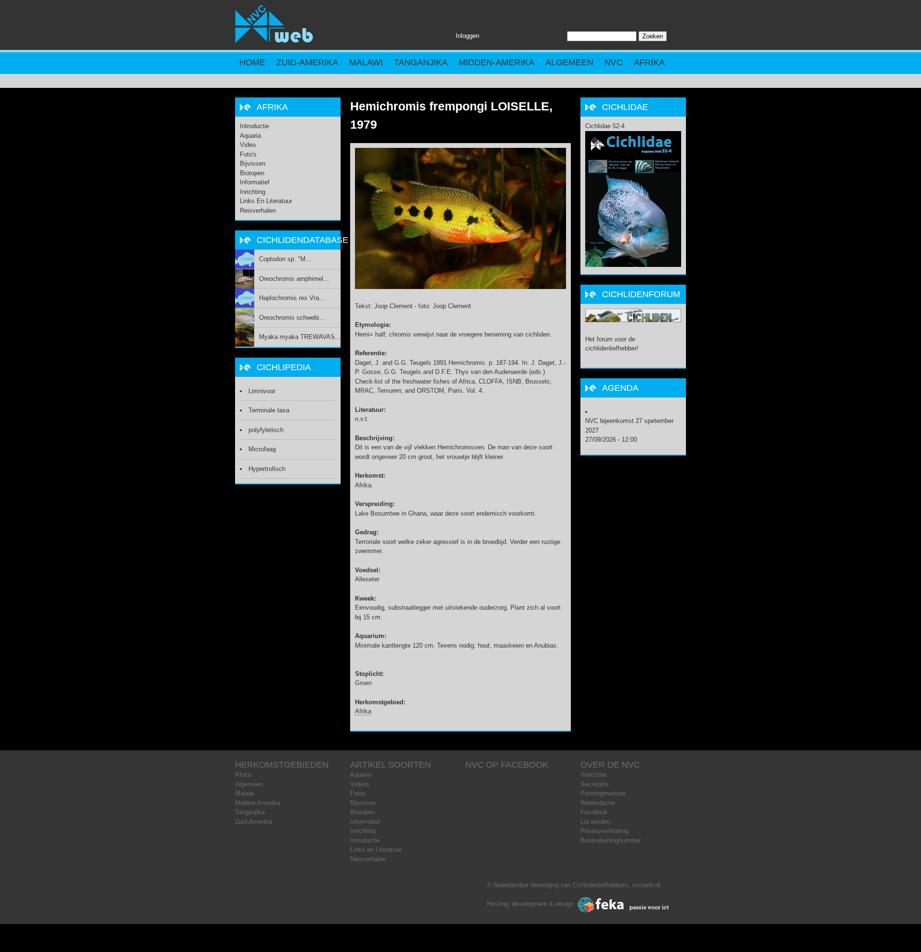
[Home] (274, 41)
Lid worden (595, 821)
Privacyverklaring (604, 830)
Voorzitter (593, 774)
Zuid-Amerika (307, 62)
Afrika (649, 62)
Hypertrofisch (266, 468)
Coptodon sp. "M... (285, 259)
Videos (359, 784)
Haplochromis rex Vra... (292, 297)
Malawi (366, 62)
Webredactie (597, 803)
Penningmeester (603, 793)
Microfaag (262, 449)
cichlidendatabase (302, 240)
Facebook (594, 812)
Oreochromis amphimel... (294, 278)
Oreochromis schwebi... (292, 317)
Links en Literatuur (266, 201)
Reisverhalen (258, 210)
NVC (613, 62)
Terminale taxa (268, 410)
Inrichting (252, 191)
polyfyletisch (265, 430)
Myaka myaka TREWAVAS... (300, 336)
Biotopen (252, 173)
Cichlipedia (284, 367)
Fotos (358, 793)
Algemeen (569, 62)
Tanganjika (421, 62)
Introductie (254, 126)
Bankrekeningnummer (610, 840)
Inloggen (467, 35)
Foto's (248, 154)
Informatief (255, 182)
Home (252, 62)
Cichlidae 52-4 (605, 126)
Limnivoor (261, 391)
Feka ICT (624, 905)
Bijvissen (252, 163)
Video (248, 144)
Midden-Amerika (496, 62)
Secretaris (594, 784)
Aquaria (250, 135)
